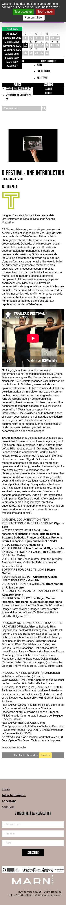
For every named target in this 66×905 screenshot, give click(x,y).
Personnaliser (34, 17)
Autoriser (45, 755)
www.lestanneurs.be (14, 747)
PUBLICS (17, 84)
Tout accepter (23, 11)
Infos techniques (14, 795)
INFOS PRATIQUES (48, 61)
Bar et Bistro (43, 71)
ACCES (39, 65)
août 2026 (12, 33)
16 (25, 45)
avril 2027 (12, 66)
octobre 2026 (12, 41)
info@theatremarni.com (47, 894)
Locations (48, 84)
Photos (48, 93)
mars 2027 (12, 62)
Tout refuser (45, 11)
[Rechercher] (43, 108)
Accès (6, 789)
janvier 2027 (12, 54)
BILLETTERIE (42, 78)
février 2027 (12, 58)
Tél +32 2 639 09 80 (20, 894)
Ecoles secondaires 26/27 (18, 88)
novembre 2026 (12, 46)
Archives (8, 806)
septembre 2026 (12, 37)
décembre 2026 (12, 50)
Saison (48, 89)
